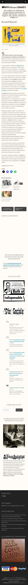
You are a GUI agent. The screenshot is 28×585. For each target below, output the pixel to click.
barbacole (18, 65)
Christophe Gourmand (14, 371)
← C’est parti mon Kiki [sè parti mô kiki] (7, 209)
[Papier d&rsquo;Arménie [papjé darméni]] (7, 182)
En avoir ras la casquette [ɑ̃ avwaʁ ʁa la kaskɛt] (12, 518)
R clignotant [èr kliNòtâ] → (18, 209)
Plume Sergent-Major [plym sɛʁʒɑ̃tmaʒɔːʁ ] (16, 187)
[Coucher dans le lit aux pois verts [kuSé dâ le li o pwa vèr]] (7, 194)
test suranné (8, 505)
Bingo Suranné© (20, 505)
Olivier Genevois (11, 578)
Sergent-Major (5, 165)
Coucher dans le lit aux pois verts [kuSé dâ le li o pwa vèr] (6, 199)
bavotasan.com (21, 582)
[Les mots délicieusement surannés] (14, 6)
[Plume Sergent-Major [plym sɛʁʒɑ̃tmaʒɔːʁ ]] (18, 182)
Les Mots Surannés (13, 387)
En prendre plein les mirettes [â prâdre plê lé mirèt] (16, 373)
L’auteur (17, 324)
